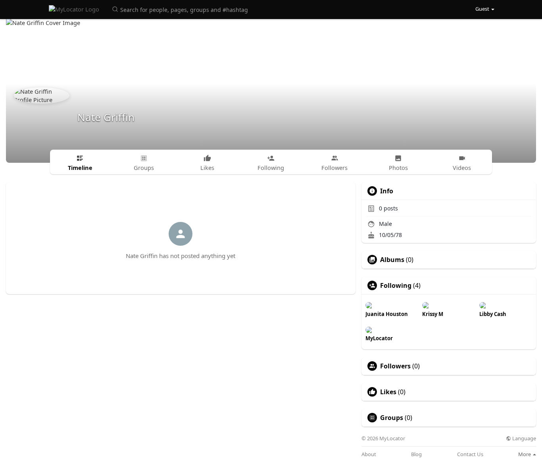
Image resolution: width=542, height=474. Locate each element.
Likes (388, 392)
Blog (416, 454)
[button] (181, 8)
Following (395, 285)
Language (523, 438)
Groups (391, 417)
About (368, 454)
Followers (395, 366)
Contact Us (470, 454)
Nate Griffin (106, 117)
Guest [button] (482, 8)
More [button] (525, 454)
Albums (392, 259)
